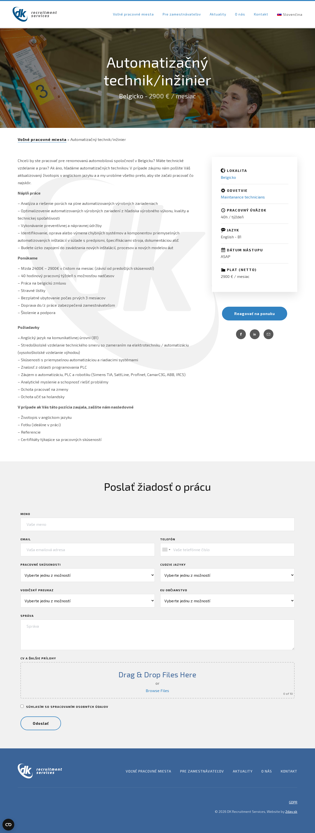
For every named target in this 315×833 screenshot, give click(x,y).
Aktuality (218, 14)
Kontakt (261, 14)
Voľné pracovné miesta (133, 14)
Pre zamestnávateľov (182, 14)
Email (25, 539)
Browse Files (157, 690)
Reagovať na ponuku (254, 313)
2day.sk (291, 811)
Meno (25, 513)
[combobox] (166, 549)
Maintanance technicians (243, 197)
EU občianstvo (173, 590)
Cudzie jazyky (173, 564)
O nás (240, 14)
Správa (27, 615)
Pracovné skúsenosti (40, 564)
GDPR (293, 802)
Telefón (167, 539)
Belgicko (131, 96)
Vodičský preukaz (37, 590)
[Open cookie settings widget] (8, 825)
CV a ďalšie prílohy (38, 658)
